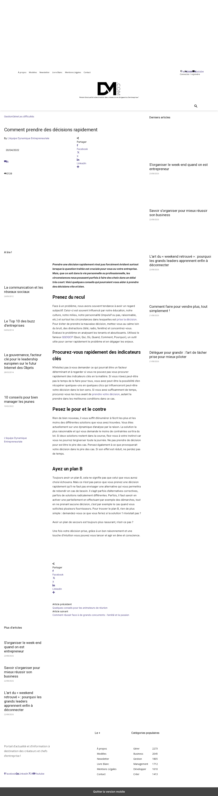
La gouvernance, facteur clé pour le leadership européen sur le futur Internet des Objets (23, 361)
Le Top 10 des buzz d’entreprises (19, 323)
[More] (109, 167)
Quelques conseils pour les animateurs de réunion (79, 607)
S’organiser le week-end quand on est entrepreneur (22, 647)
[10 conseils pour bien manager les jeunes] (24, 383)
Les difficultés (26, 116)
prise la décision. (127, 319)
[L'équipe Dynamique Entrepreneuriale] (14, 434)
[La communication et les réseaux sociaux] (24, 273)
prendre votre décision (106, 394)
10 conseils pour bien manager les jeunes (21, 399)
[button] (196, 106)
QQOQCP (67, 337)
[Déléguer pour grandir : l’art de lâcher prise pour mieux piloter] (181, 332)
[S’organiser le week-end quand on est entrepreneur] (181, 144)
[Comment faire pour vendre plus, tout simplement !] (181, 286)
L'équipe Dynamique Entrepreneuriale (28, 138)
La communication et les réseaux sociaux (23, 289)
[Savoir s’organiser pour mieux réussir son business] (181, 190)
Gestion (8, 116)
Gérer (15, 116)
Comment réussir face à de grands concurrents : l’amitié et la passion (90, 614)
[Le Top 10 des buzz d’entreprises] (24, 307)
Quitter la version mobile (109, 791)
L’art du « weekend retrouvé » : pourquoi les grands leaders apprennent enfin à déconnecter (23, 701)
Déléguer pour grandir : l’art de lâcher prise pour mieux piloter (178, 354)
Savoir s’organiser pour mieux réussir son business (22, 672)
